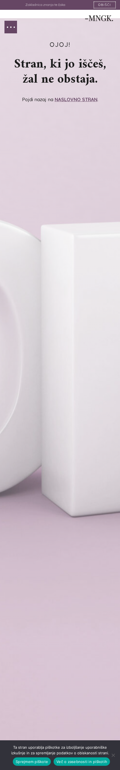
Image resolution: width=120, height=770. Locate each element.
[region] (60, 5)
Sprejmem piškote (32, 761)
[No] (113, 755)
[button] (10, 27)
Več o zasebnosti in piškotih (81, 761)
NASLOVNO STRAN (76, 99)
